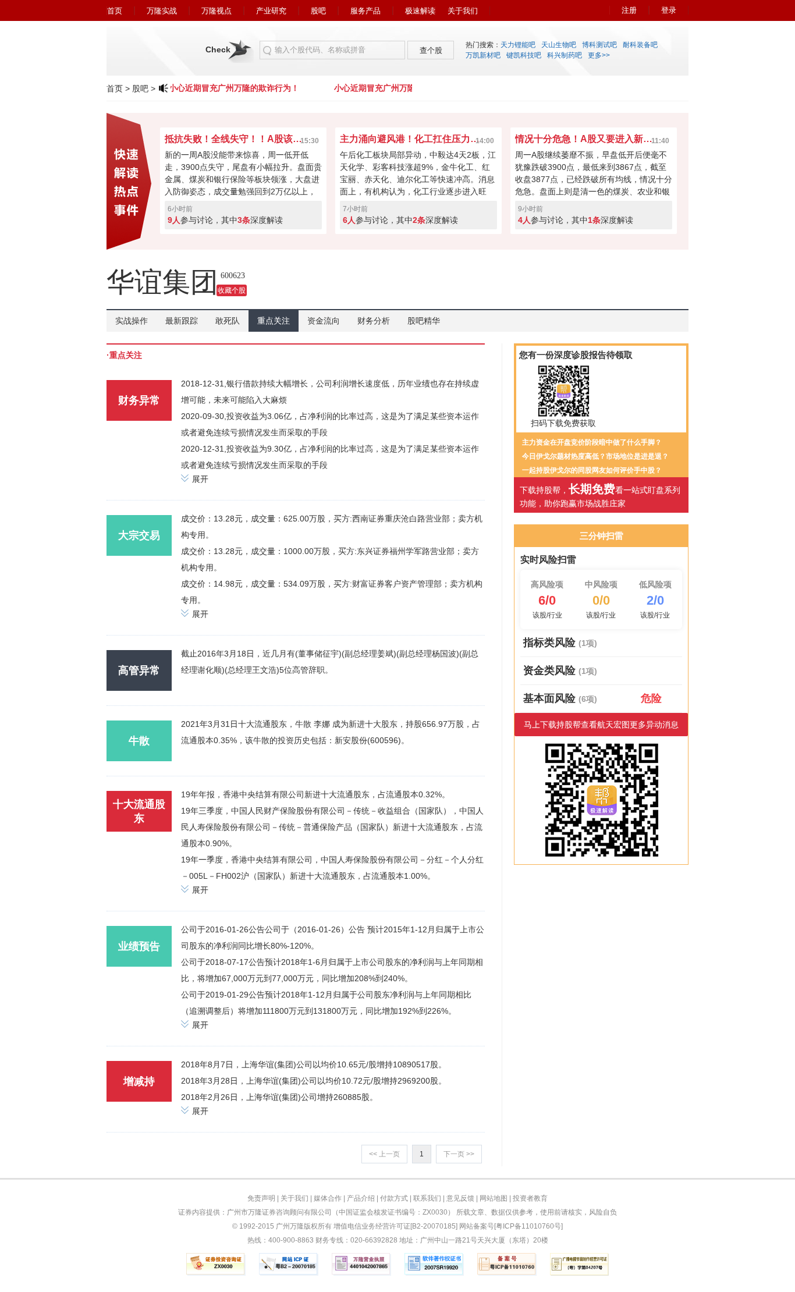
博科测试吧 (599, 45)
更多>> (599, 55)
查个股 (431, 50)
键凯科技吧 (523, 55)
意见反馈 (460, 1198)
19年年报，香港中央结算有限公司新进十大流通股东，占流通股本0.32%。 (315, 794)
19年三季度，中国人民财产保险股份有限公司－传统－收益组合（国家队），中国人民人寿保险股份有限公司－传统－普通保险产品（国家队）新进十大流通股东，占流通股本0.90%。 (332, 827)
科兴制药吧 (564, 55)
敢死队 (227, 320)
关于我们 (463, 10)
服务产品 (365, 10)
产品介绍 (361, 1198)
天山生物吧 (558, 45)
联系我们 (427, 1198)
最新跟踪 (181, 320)
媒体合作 (328, 1198)
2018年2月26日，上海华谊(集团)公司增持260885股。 (279, 1097)
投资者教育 (530, 1198)
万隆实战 (162, 10)
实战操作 (131, 320)
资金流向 (323, 320)
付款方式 (394, 1198)
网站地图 (493, 1198)
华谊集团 (162, 282)
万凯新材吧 (483, 55)
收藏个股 (232, 290)
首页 (114, 10)
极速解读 (420, 10)
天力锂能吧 (518, 45)
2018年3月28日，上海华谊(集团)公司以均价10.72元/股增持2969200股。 (313, 1080)
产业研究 (271, 10)
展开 (200, 479)
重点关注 (273, 320)
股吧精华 (423, 320)
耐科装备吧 (640, 45)
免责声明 (261, 1198)
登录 (668, 10)
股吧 (318, 10)
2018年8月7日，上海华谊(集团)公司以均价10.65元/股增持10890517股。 (313, 1064)
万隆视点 (216, 10)
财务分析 (373, 320)
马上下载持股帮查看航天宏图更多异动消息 (601, 724)
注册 (629, 10)
